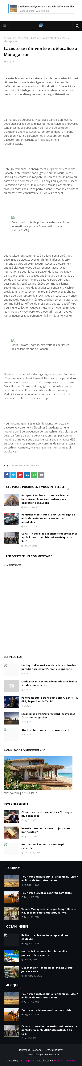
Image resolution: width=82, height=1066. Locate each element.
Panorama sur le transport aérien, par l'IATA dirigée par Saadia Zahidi (49, 699)
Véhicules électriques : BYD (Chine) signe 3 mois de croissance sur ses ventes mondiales (48, 518)
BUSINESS (17, 465)
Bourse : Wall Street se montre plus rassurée (44, 846)
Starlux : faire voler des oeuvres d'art (45, 730)
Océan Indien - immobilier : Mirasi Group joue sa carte (47, 969)
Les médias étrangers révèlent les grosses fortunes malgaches (48, 715)
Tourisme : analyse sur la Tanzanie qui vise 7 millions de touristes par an (49, 878)
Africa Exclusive (55, 1050)
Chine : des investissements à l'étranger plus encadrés (46, 814)
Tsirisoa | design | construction (41, 1054)
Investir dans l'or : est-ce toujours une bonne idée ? (45, 830)
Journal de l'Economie (31, 1050)
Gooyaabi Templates (64, 1060)
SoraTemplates (26, 1060)
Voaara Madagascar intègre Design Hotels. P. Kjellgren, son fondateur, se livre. (48, 910)
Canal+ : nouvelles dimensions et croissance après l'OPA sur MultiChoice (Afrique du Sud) (49, 537)
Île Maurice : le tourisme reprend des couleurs (44, 937)
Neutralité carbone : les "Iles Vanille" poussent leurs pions (44, 953)
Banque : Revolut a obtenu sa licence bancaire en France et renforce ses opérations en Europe (44, 499)
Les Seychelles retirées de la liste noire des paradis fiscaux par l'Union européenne (48, 667)
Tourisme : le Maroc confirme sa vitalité (46, 892)
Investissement (21, 38)
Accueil (7, 38)
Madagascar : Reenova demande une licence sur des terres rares (49, 683)
